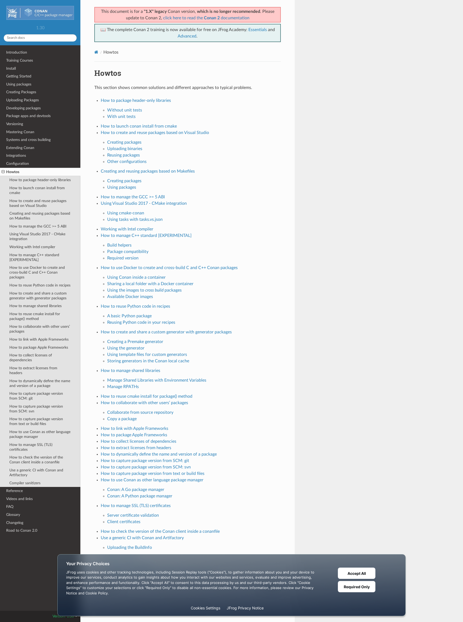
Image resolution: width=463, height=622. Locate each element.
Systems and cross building (28, 140)
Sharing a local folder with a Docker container (150, 284)
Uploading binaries (124, 149)
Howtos (12, 172)
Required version (123, 258)
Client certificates (123, 522)
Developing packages (23, 108)
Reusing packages (123, 155)
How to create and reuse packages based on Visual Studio (37, 203)
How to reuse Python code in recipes (39, 285)
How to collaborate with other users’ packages (39, 329)
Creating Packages (21, 92)
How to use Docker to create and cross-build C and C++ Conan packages (37, 272)
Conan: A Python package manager (139, 496)
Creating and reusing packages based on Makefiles (39, 215)
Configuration (17, 164)
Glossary (13, 515)
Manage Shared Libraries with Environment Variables (156, 380)
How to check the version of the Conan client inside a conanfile (36, 459)
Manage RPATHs (123, 387)
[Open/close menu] (3, 172)
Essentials (257, 30)
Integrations (16, 156)
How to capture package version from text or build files (36, 421)
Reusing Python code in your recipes (141, 322)
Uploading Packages (22, 100)
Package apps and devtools (28, 116)
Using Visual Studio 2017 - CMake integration (37, 236)
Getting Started (18, 76)
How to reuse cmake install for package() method (34, 316)
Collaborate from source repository (140, 412)
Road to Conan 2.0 (21, 530)
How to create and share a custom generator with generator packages (38, 295)
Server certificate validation (133, 515)
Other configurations (127, 161)
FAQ (9, 507)
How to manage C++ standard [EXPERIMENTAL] (34, 257)
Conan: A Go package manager (135, 489)
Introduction (16, 52)
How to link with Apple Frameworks (39, 339)
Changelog (14, 523)
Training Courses (19, 60)
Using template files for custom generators (147, 354)
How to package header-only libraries (40, 180)
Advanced (187, 36)
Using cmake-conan (125, 213)
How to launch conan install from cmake (37, 190)
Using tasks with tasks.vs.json (135, 219)
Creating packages (124, 142)
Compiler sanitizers (24, 483)
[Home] (96, 52)
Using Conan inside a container (136, 277)
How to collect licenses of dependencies (30, 357)
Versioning (14, 124)
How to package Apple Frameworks (38, 347)
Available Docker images (130, 297)
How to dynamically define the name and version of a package (39, 383)
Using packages (18, 84)
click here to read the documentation (206, 18)
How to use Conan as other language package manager (39, 434)
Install (11, 68)
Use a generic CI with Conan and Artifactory (36, 472)
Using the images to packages (144, 290)
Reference (14, 491)
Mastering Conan (20, 132)
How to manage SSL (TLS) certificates (31, 447)
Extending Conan (20, 148)
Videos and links (19, 499)
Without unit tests (124, 110)
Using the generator (125, 348)
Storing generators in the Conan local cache (148, 361)
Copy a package (122, 419)
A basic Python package (129, 316)
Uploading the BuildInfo (129, 547)
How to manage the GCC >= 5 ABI (37, 226)
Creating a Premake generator (135, 342)
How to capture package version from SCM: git (36, 396)
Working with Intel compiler (32, 247)
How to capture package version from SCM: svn (36, 408)
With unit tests (121, 116)
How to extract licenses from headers (33, 370)
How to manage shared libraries (35, 306)
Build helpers (119, 245)
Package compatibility (127, 251)
